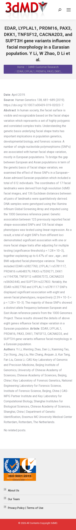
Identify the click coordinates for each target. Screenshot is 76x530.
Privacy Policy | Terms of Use (25, 508)
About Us (13, 490)
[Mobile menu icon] (68, 10)
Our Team (14, 499)
